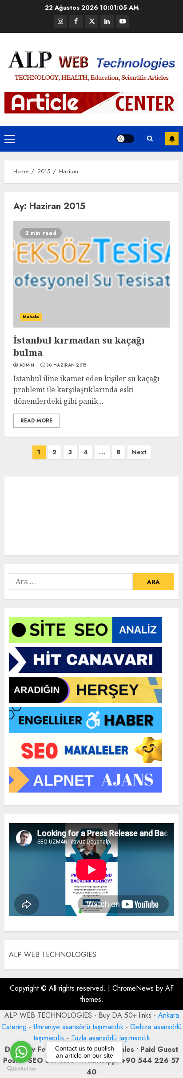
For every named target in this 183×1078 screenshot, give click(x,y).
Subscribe (172, 138)
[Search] (150, 138)
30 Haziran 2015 (66, 365)
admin (27, 365)
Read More (36, 421)
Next (139, 452)
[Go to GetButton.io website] (21, 1069)
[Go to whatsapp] (21, 1052)
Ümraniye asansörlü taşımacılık (78, 1027)
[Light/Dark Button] (125, 138)
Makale (31, 316)
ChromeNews (133, 988)
